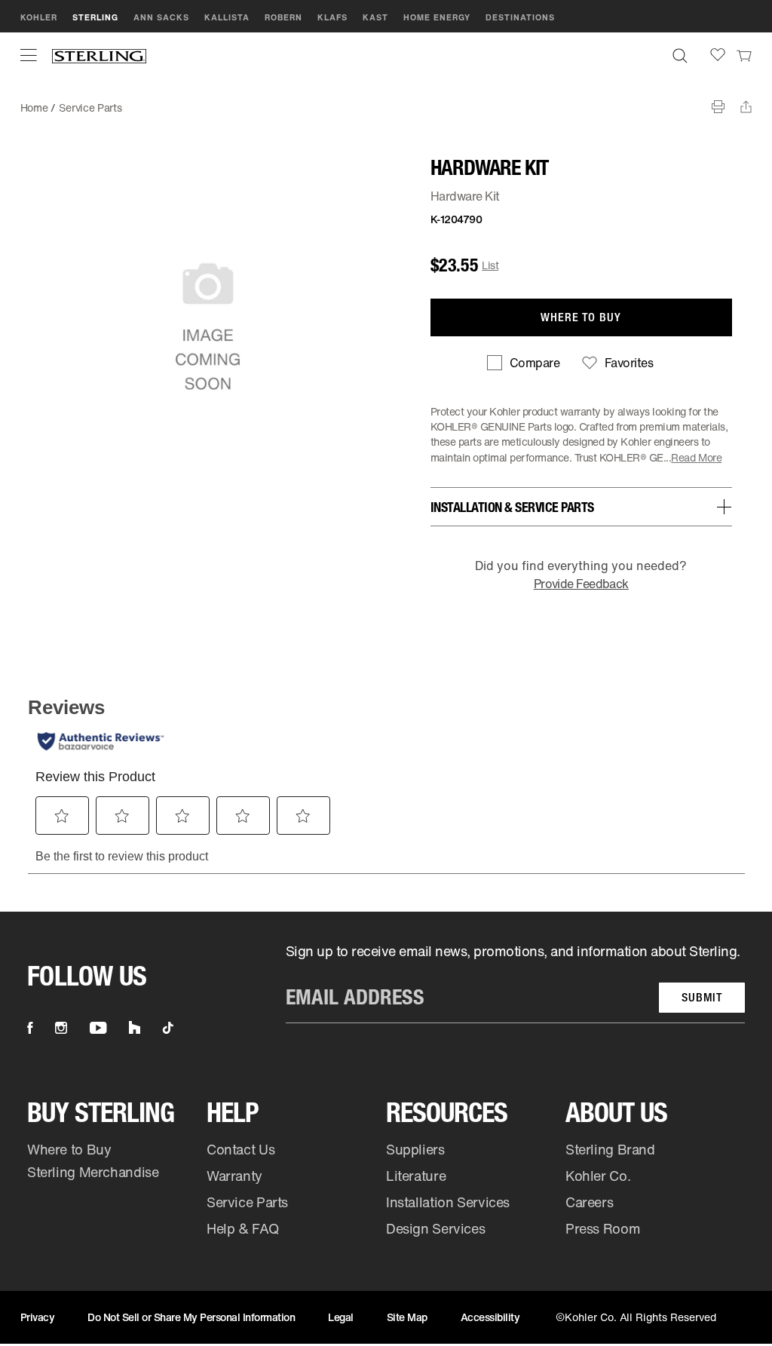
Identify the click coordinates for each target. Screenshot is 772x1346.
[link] (744, 55)
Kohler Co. (597, 1175)
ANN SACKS (161, 17)
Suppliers (415, 1149)
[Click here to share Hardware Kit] (746, 106)
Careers (589, 1202)
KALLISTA (227, 17)
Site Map (407, 1317)
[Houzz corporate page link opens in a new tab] (134, 1028)
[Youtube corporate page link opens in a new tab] (98, 1028)
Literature (416, 1175)
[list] (515, 982)
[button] (28, 55)
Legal (341, 1317)
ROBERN (283, 17)
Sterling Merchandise (93, 1172)
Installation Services (448, 1202)
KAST (375, 17)
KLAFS (332, 17)
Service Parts (90, 107)
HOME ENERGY (436, 17)
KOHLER (38, 17)
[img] (99, 55)
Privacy (37, 1317)
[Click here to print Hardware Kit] (718, 106)
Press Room (602, 1228)
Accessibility (490, 1317)
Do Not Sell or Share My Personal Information (191, 1317)
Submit (702, 997)
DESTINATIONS (520, 17)
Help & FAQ (242, 1228)
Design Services (435, 1228)
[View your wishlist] (717, 55)
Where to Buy (69, 1149)
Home (34, 107)
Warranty (234, 1175)
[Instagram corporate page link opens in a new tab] (61, 1028)
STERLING (95, 17)
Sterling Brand (610, 1149)
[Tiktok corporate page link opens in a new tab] (168, 1028)
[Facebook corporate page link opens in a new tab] (29, 1028)
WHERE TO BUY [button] (581, 317)
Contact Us (240, 1149)
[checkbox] (523, 363)
